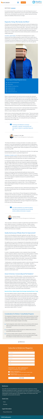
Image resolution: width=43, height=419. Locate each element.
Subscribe (23, 2)
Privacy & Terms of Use (7, 412)
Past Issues (5, 404)
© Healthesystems (6, 417)
